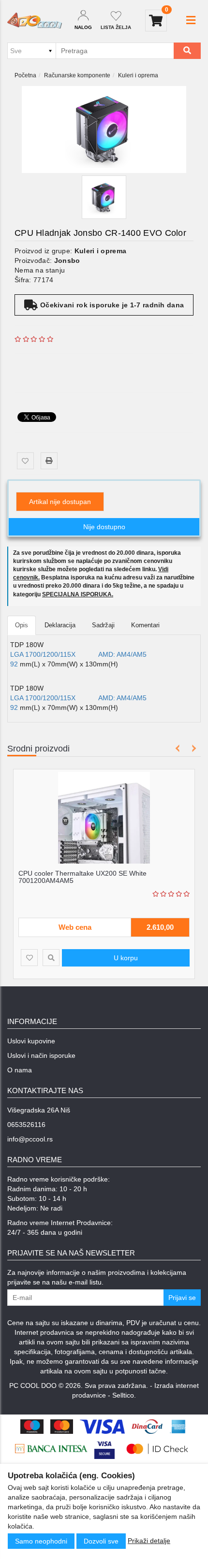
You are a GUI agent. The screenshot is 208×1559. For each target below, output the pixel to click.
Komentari (145, 625)
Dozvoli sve (101, 1541)
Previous (178, 748)
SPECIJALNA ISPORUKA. (77, 594)
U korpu (126, 958)
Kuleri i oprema (138, 75)
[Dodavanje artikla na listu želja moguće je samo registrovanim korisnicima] (25, 460)
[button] (190, 20)
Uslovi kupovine (31, 1041)
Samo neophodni (41, 1541)
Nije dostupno (104, 527)
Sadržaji (103, 625)
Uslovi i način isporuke (41, 1055)
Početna (25, 75)
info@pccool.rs (30, 1139)
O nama (19, 1070)
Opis (21, 625)
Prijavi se (182, 1297)
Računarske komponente (77, 75)
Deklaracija (60, 625)
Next (192, 748)
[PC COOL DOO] (34, 20)
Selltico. (124, 1395)
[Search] (187, 51)
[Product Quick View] (51, 957)
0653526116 (26, 1124)
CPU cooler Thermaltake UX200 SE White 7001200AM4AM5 (82, 876)
